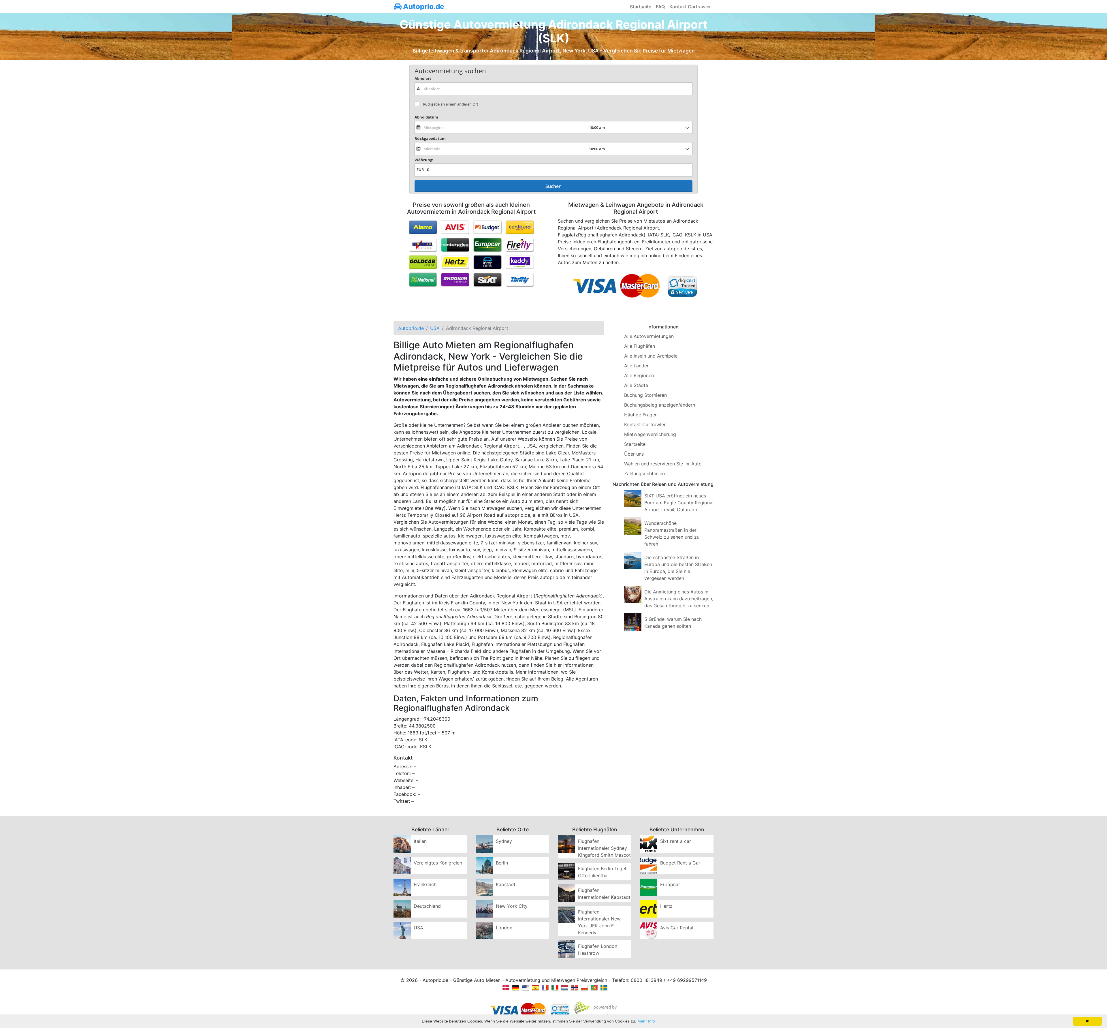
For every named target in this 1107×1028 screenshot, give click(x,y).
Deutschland (427, 906)
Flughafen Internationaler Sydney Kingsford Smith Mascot (604, 848)
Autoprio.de (423, 6)
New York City (512, 906)
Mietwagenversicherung (650, 434)
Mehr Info (646, 1021)
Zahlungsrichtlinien (644, 473)
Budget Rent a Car (680, 863)
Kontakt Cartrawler (690, 7)
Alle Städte (636, 385)
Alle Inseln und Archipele (650, 356)
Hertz (666, 906)
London (504, 928)
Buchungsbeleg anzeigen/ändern (659, 405)
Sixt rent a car (675, 841)
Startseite (640, 7)
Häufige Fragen (641, 415)
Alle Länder (636, 366)
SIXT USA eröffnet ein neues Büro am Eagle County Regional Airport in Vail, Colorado (678, 502)
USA (418, 928)
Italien (420, 841)
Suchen (553, 186)
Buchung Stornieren (645, 395)
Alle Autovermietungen (649, 336)
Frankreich (425, 884)
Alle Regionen (639, 375)
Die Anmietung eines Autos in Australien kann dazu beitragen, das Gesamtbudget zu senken (678, 598)
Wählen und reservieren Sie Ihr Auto (663, 464)
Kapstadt (505, 884)
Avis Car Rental (676, 928)
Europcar (670, 884)
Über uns (634, 454)
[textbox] (553, 88)
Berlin (502, 863)
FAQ (660, 7)
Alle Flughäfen (639, 346)
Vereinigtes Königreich (438, 863)
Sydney (504, 841)
